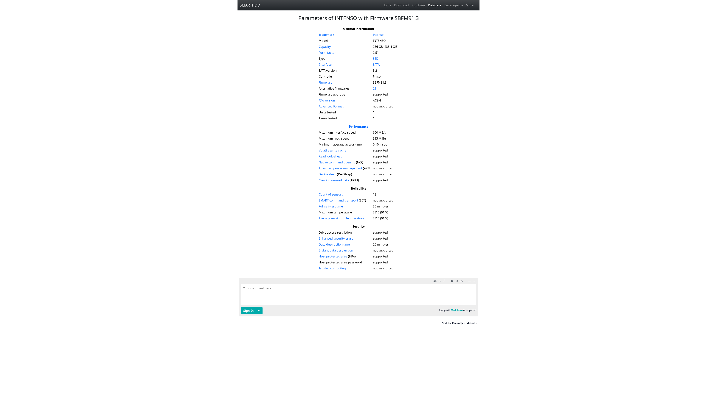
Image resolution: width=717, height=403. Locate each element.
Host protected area (333, 256)
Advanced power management (340, 168)
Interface (325, 65)
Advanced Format (331, 106)
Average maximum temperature (341, 218)
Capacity (325, 47)
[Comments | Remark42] (358, 302)
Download (401, 5)
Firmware (325, 82)
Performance (358, 126)
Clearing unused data (334, 180)
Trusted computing (332, 268)
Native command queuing (337, 162)
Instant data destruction (336, 250)
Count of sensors (331, 194)
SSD (375, 59)
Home (387, 5)
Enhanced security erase (336, 238)
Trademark (326, 35)
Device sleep (327, 174)
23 (374, 88)
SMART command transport (338, 200)
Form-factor (327, 53)
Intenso (378, 35)
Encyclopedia (453, 5)
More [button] (470, 5)
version (327, 100)
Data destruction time (334, 244)
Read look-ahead (330, 156)
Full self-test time (331, 206)
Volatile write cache (332, 150)
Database (434, 5)
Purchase (418, 5)
